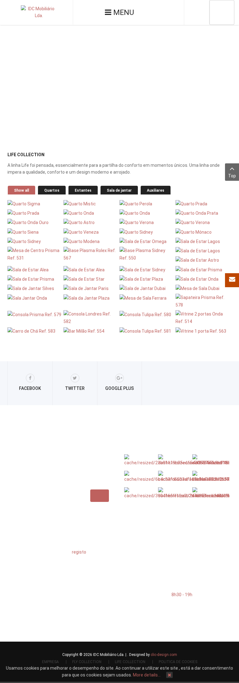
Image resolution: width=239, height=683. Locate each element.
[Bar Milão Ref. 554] (90, 330)
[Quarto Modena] (90, 241)
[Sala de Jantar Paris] (90, 288)
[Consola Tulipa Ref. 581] (147, 330)
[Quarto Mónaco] (203, 232)
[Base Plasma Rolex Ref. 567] (90, 254)
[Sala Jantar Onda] (34, 298)
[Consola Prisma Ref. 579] (34, 314)
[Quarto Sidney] (147, 232)
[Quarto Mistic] (90, 203)
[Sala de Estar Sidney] (147, 269)
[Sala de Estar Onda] (203, 279)
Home (88, 88)
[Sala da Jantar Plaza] (90, 298)
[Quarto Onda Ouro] (34, 222)
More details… (147, 674)
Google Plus (119, 388)
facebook (30, 388)
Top (232, 175)
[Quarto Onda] (90, 213)
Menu (122, 12)
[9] (138, 477)
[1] (172, 477)
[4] (172, 493)
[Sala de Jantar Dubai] (147, 288)
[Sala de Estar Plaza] (147, 279)
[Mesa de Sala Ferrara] (147, 298)
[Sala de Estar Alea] (34, 269)
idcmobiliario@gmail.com (162, 558)
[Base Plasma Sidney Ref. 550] (147, 254)
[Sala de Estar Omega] (147, 241)
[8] (207, 477)
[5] (207, 493)
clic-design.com (164, 655)
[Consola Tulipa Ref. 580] (147, 314)
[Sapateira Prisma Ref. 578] (203, 301)
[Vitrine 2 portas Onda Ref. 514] (203, 317)
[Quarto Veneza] (90, 232)
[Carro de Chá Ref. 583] (34, 330)
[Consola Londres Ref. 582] (90, 317)
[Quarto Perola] (147, 203)
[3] (138, 493)
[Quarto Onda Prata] (203, 213)
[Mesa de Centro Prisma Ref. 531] (34, 254)
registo (79, 552)
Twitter (75, 388)
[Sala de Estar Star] (90, 279)
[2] (172, 460)
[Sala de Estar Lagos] (203, 241)
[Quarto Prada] (203, 203)
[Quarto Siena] (34, 232)
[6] (138, 460)
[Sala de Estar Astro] (203, 260)
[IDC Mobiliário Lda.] (39, 12)
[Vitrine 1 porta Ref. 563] (203, 330)
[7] (207, 460)
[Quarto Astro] (90, 222)
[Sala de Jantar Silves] (34, 288)
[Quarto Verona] (147, 222)
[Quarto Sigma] (34, 203)
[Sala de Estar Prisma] (203, 269)
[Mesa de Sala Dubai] (203, 288)
